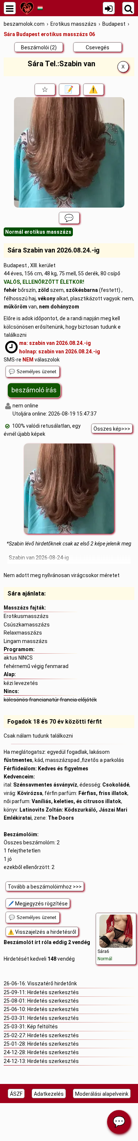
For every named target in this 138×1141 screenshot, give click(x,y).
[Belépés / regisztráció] (109, 8)
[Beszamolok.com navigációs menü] (10, 8)
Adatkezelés (49, 1094)
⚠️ (93, 89)
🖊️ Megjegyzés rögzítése (38, 904)
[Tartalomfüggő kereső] (128, 8)
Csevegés (97, 47)
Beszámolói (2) (39, 47)
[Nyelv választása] (40, 8)
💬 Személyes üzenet (32, 371)
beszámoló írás (34, 390)
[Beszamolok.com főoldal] (27, 8)
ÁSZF (16, 1094)
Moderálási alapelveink (101, 1094)
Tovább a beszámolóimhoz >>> (45, 887)
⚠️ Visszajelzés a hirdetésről (42, 932)
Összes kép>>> (111, 429)
